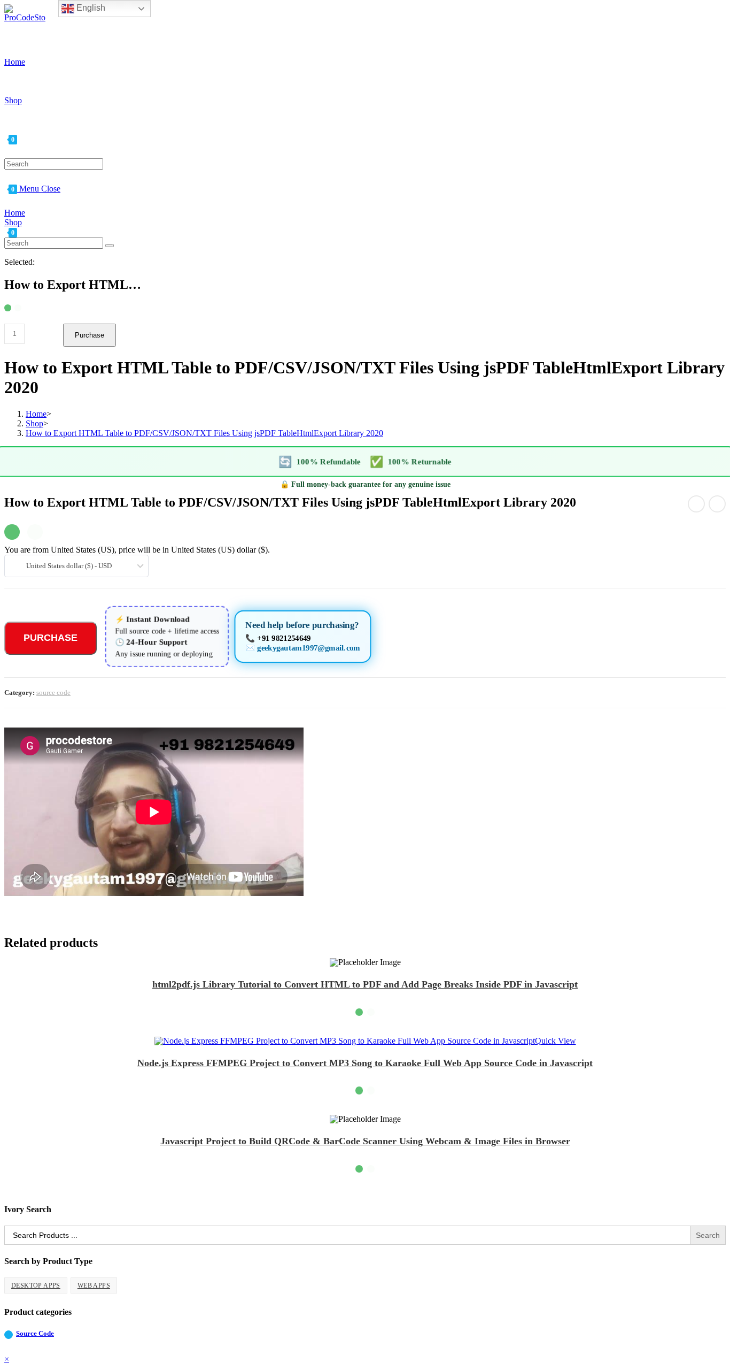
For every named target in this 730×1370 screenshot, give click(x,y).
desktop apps (35, 1285)
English (89, 7)
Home (14, 212)
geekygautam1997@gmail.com (308, 648)
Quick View (555, 1040)
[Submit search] (109, 245)
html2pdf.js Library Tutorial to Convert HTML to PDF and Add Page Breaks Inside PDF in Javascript (365, 984)
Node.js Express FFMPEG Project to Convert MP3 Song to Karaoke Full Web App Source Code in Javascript (365, 1063)
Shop (13, 222)
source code (53, 692)
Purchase (89, 335)
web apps (93, 1285)
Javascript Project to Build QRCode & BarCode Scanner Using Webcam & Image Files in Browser (365, 1141)
